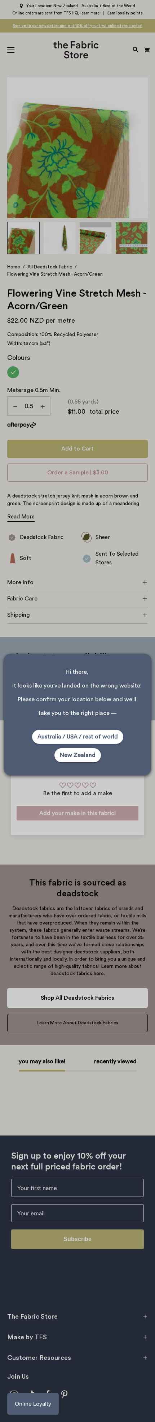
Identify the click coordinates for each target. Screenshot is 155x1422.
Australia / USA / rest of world (77, 737)
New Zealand (78, 755)
